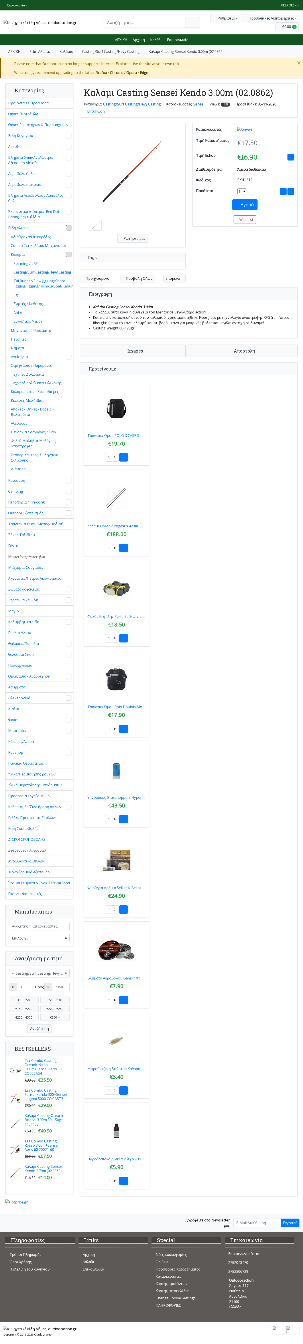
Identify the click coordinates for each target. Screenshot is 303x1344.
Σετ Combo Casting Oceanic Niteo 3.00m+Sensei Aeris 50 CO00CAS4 (43, 1067)
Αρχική (139, 39)
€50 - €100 (55, 1000)
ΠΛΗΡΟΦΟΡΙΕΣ (168, 1305)
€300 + (55, 1017)
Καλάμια (66, 51)
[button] (270, 18)
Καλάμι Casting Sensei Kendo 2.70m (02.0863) (43, 1168)
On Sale (162, 1261)
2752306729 (238, 1271)
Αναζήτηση (39, 1028)
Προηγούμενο (97, 278)
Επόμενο (173, 278)
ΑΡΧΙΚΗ (121, 39)
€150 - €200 (23, 1009)
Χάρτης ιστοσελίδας (172, 1290)
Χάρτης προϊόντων (171, 1283)
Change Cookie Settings (176, 1298)
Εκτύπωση (96, 111)
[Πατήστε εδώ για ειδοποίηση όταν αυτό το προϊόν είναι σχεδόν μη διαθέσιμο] (283, 191)
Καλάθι (156, 39)
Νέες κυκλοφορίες (171, 1254)
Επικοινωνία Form (243, 1253)
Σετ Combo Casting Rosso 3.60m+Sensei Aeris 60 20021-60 (42, 1145)
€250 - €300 (23, 1017)
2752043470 (238, 1262)
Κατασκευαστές (168, 1276)
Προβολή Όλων (138, 278)
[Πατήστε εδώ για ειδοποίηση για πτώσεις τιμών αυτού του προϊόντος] (290, 157)
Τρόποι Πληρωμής (25, 1254)
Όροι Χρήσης (21, 1261)
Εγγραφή (290, 1222)
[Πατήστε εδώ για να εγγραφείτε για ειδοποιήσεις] (290, 191)
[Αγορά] (123, 457)
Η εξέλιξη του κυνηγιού (30, 1269)
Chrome (116, 72)
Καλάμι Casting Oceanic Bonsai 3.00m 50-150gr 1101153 (44, 1119)
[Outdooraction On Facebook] (8, 1222)
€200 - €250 (54, 1009)
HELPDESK (288, 5)
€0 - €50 (24, 1000)
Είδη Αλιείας (40, 51)
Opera (131, 72)
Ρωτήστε (134, 238)
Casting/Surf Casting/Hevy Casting (111, 51)
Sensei (198, 104)
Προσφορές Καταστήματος (178, 1269)
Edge (144, 72)
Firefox (101, 72)
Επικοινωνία (15, 5)
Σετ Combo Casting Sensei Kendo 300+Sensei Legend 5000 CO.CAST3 (46, 1094)
